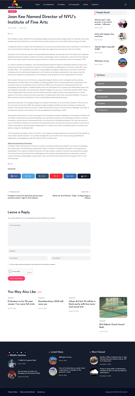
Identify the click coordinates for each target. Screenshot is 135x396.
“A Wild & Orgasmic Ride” (27, 360)
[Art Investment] (111, 97)
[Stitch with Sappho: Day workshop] (122, 37)
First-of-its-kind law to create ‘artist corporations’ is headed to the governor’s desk (72, 370)
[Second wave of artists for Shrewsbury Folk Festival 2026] (12, 375)
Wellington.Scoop (102, 61)
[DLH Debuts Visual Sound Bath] (113, 307)
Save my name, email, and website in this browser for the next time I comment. (32, 264)
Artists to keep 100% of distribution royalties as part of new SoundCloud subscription (113, 370)
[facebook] (9, 352)
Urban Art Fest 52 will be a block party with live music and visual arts (82, 304)
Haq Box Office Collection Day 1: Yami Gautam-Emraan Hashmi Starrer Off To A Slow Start (113, 359)
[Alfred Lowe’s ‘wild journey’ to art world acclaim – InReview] (122, 23)
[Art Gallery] (111, 103)
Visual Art (12, 11)
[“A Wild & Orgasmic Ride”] (12, 364)
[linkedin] (17, 352)
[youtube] (21, 352)
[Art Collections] (111, 110)
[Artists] (111, 90)
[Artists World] (15, 4)
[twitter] (13, 352)
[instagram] (25, 352)
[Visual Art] (111, 83)
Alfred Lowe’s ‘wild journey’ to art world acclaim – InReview (103, 22)
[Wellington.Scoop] (122, 62)
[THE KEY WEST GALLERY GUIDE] (122, 49)
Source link (11, 169)
